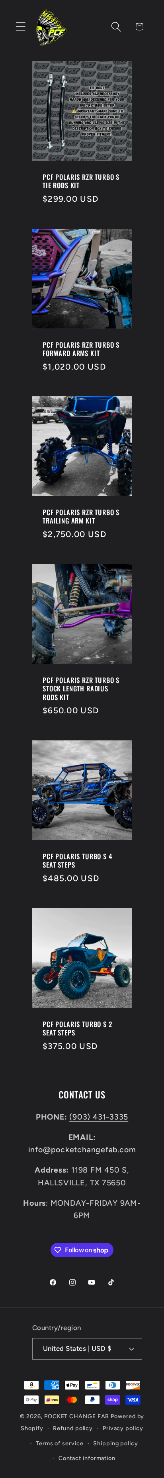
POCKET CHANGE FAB (76, 1416)
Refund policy (73, 1428)
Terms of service (60, 1443)
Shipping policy (115, 1443)
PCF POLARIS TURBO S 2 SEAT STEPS (77, 1028)
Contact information (87, 1458)
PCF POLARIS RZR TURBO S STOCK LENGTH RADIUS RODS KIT (81, 688)
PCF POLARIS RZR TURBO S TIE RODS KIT (81, 181)
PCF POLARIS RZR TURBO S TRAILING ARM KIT (81, 516)
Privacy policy (123, 1428)
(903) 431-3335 (98, 1117)
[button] (20, 26)
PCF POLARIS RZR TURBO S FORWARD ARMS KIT (81, 349)
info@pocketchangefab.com (82, 1149)
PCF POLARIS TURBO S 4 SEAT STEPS (77, 860)
